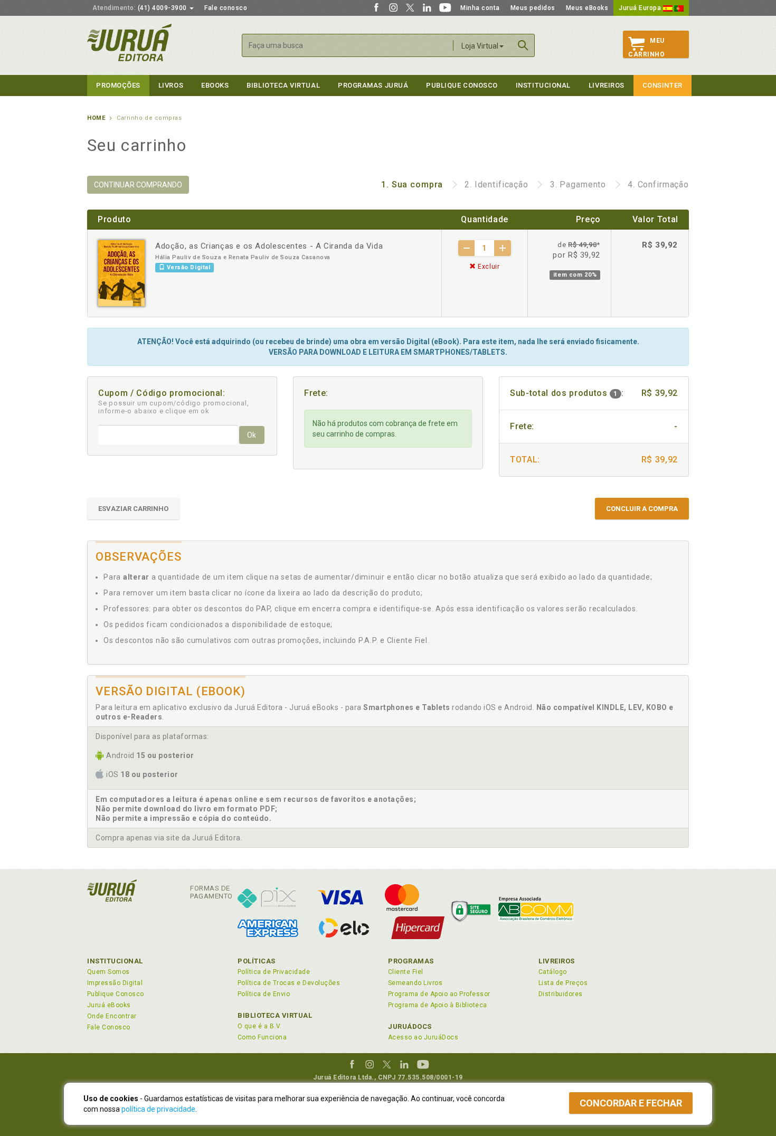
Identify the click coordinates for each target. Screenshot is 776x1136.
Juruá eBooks (109, 1005)
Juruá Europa (641, 8)
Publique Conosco (462, 85)
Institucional (543, 85)
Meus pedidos (532, 8)
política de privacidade (158, 1109)
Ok (251, 435)
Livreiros (606, 85)
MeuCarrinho (646, 47)
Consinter (662, 85)
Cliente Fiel (405, 972)
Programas (411, 961)
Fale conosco (225, 8)
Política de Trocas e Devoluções (289, 983)
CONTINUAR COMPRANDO (138, 185)
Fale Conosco (108, 1027)
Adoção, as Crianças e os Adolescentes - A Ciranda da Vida (269, 246)
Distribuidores (560, 994)
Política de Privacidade (274, 972)
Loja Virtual (479, 46)
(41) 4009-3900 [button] (140, 8)
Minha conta (480, 8)
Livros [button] (170, 85)
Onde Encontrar (112, 1016)
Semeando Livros (415, 983)
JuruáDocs (410, 1026)
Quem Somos (108, 972)
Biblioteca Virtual (275, 1015)
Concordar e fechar (631, 1103)
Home (96, 118)
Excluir (487, 266)
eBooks (215, 85)
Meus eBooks (587, 8)
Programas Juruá (373, 85)
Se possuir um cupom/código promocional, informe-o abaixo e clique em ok (173, 407)
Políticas (257, 961)
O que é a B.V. (260, 1026)
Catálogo (552, 972)
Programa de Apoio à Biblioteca (437, 1005)
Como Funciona (262, 1037)
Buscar (523, 45)
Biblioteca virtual (283, 85)
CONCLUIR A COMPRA (642, 509)
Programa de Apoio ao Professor (439, 994)
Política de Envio (264, 994)
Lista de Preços (563, 983)
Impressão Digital (115, 983)
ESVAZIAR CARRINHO (133, 509)
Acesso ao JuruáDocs (423, 1037)
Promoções (118, 85)
